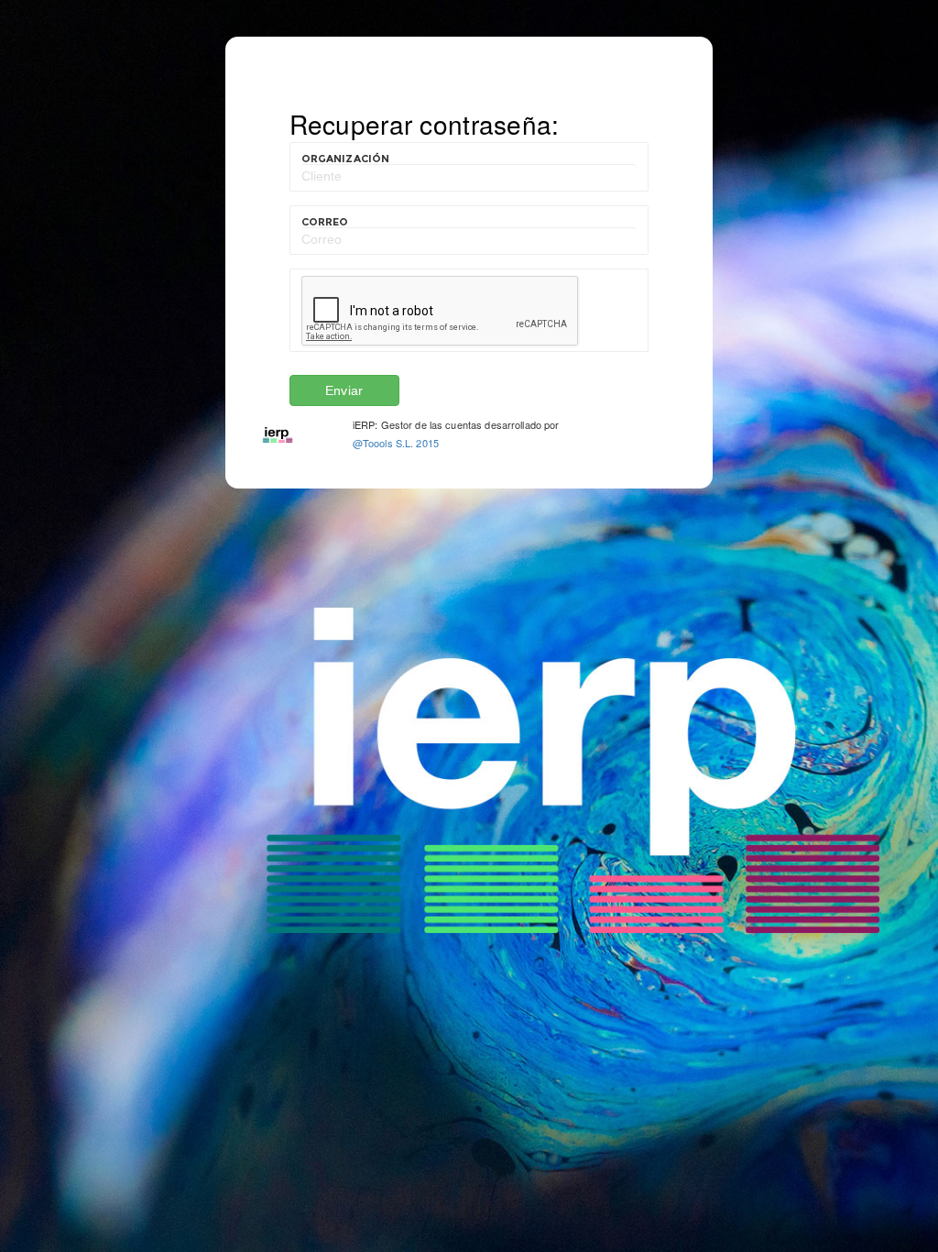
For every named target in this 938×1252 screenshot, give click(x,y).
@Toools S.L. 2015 (396, 442)
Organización (345, 158)
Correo (325, 221)
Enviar (344, 390)
